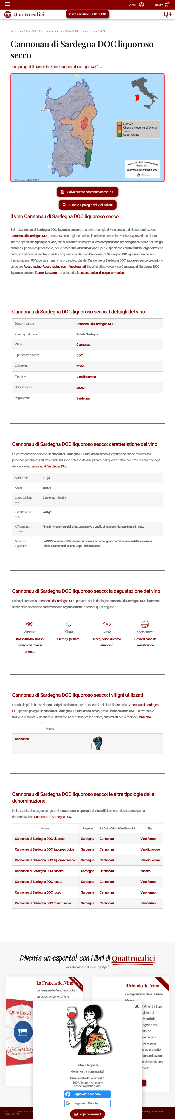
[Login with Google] (67, 1103)
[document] (87, 559)
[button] (137, 1006)
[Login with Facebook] (67, 1094)
